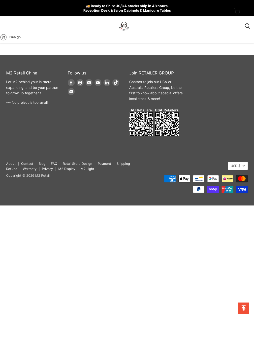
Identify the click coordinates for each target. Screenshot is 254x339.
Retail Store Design (77, 164)
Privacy (47, 169)
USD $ (235, 166)
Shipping (123, 164)
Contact (27, 164)
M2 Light (87, 169)
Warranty (29, 169)
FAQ (54, 164)
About (11, 164)
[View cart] (237, 11)
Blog (42, 164)
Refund (11, 169)
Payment (104, 164)
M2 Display (66, 169)
